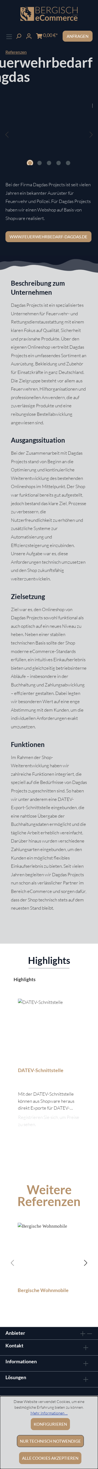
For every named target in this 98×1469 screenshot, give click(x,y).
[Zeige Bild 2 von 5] (39, 163)
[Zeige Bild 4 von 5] (58, 163)
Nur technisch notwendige (50, 1441)
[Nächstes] (91, 134)
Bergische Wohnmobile (43, 1290)
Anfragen (77, 36)
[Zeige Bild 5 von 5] (68, 163)
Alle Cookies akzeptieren (50, 1458)
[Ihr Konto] (29, 35)
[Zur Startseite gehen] (49, 14)
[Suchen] (18, 35)
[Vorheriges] (7, 134)
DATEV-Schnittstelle (40, 1070)
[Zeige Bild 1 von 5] (30, 163)
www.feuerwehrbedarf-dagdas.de (48, 236)
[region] (49, 140)
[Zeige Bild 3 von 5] (49, 163)
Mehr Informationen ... (49, 1413)
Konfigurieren (50, 1424)
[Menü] (9, 36)
